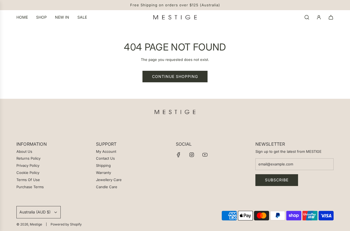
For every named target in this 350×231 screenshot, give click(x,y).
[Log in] (319, 17)
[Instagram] (192, 155)
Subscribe (276, 180)
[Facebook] (179, 155)
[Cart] (331, 17)
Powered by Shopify (66, 224)
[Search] (307, 17)
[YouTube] (205, 155)
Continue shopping (175, 76)
